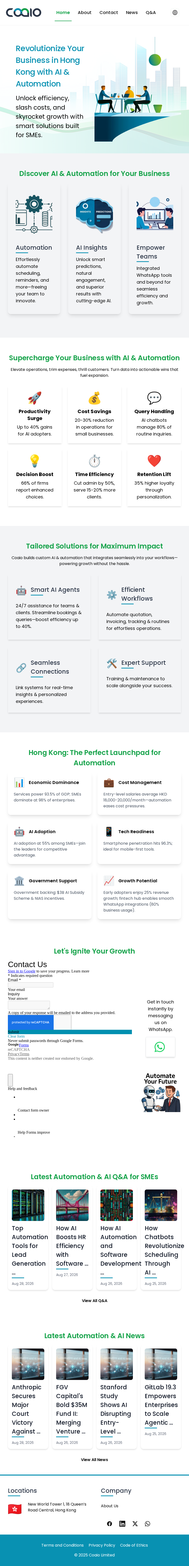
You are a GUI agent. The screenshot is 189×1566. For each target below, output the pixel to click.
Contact (108, 12)
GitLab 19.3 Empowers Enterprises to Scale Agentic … (161, 1405)
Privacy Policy (102, 1545)
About (85, 12)
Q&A (151, 12)
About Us (109, 1506)
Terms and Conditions (62, 1545)
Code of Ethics (134, 1545)
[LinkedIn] (122, 1524)
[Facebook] (109, 1524)
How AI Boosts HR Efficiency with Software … (72, 1246)
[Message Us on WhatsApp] (160, 1047)
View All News (94, 1460)
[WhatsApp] (148, 1524)
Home (63, 12)
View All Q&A (94, 1301)
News (132, 12)
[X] (135, 1524)
